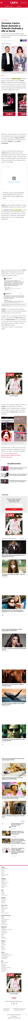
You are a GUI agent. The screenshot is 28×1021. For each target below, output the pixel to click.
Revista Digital (24, 2)
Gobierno (3, 942)
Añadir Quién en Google (7, 43)
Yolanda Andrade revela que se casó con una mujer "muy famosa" (18, 468)
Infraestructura (5, 956)
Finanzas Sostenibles (6, 967)
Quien (11, 1004)
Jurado (2, 887)
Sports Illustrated (5, 915)
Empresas (3, 928)
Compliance (14, 1016)
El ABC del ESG (4, 969)
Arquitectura (4, 957)
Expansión (4, 927)
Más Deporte (4, 921)
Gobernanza (4, 964)
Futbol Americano (5, 919)
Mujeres (3, 897)
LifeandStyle (4, 938)
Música (2, 911)
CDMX (2, 945)
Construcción (4, 953)
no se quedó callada (17, 210)
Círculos (3, 871)
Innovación (3, 968)
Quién (2, 867)
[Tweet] (21, 41)
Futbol (2, 916)
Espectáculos (8, 6)
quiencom (17, 1003)
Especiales (3, 902)
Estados (3, 947)
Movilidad (3, 966)
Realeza (19, 6)
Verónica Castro (13, 200)
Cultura (3, 876)
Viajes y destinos (5, 882)
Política (3, 941)
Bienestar (3, 884)
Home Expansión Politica (6, 929)
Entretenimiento (4, 907)
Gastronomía (4, 880)
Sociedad (3, 949)
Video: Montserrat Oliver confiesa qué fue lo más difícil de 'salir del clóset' (18, 475)
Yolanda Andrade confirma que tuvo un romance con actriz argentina (17, 481)
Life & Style (4, 905)
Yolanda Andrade (16, 78)
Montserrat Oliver (16, 455)
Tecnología (3, 933)
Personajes (3, 883)
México (2, 943)
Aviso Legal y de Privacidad (14, 1014)
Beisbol (3, 918)
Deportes (3, 909)
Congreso (3, 944)
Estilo (2, 906)
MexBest (3, 878)
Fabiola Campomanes (7, 457)
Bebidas (3, 881)
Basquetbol (4, 920)
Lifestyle (3, 923)
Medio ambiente (4, 962)
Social (2, 963)
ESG (2, 961)
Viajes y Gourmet (5, 874)
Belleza (3, 873)
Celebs (2, 893)
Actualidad (3, 899)
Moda (2, 872)
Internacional (4, 931)
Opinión (3, 901)
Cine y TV (3, 910)
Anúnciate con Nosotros (14, 1018)
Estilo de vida (4, 895)
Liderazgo (3, 900)
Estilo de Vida (4, 886)
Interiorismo (4, 958)
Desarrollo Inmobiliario (6, 954)
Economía (3, 930)
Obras (2, 934)
